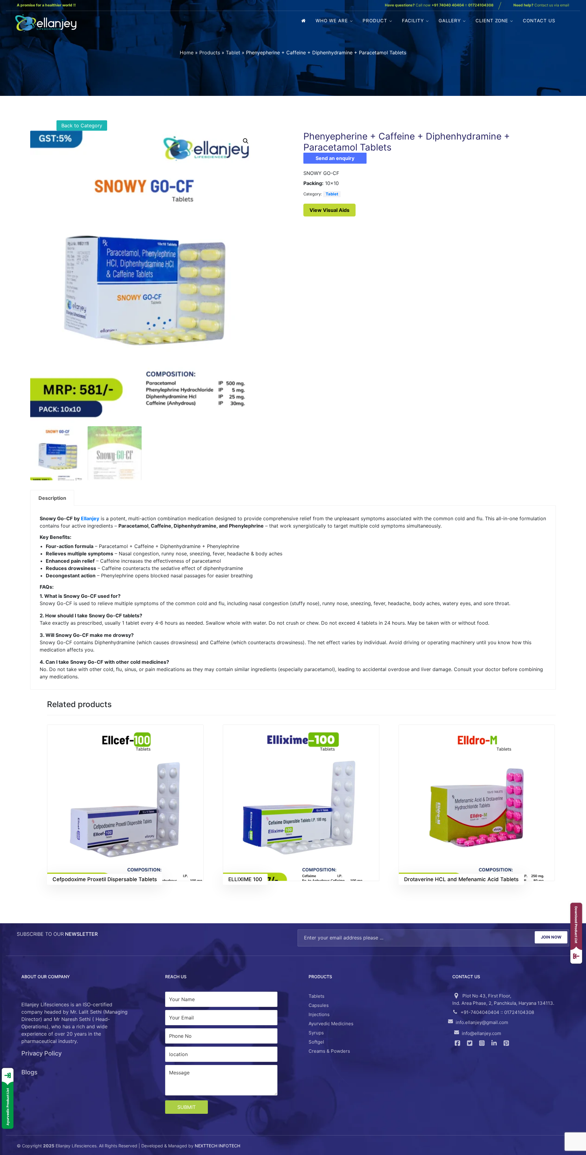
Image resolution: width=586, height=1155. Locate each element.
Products (209, 52)
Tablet (233, 52)
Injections (319, 1014)
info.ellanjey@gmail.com (482, 1022)
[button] (245, 141)
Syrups (316, 1033)
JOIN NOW (551, 937)
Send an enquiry (335, 158)
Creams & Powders (329, 1051)
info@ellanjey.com (481, 1033)
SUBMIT (186, 1107)
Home (187, 52)
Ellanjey (90, 518)
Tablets (316, 996)
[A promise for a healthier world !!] (46, 23)
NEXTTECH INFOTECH (217, 1145)
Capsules (319, 1005)
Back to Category (81, 125)
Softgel (316, 1042)
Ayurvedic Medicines (331, 1023)
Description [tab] (52, 498)
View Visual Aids (329, 210)
